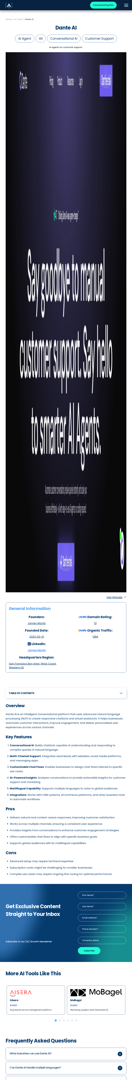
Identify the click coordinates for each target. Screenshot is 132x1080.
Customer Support (99, 38)
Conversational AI (63, 38)
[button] (66, 1054)
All (41, 38)
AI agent (24, 38)
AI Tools (18, 19)
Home (9, 19)
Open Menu (126, 5)
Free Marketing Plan (103, 5)
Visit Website (114, 597)
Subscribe (89, 950)
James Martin (37, 650)
